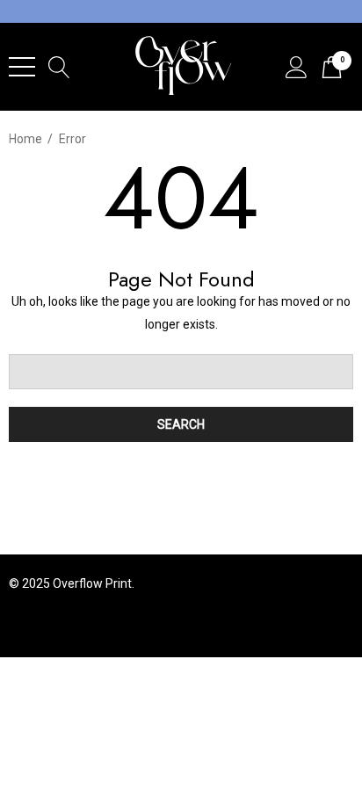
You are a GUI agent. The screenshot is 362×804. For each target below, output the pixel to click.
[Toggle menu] (22, 67)
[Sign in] (297, 67)
